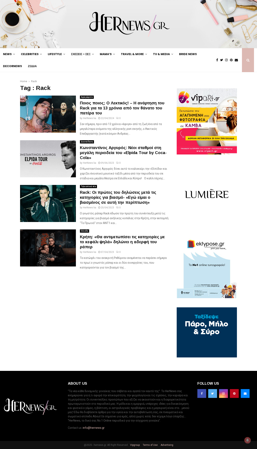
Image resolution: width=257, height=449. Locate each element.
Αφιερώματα (87, 97)
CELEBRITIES (30, 54)
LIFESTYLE (55, 54)
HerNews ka (89, 118)
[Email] (237, 60)
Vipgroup (135, 445)
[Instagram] (227, 60)
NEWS (7, 54)
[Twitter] (222, 60)
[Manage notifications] (247, 440)
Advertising (166, 445)
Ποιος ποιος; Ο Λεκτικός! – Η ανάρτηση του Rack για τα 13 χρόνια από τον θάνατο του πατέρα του (122, 108)
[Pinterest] (232, 60)
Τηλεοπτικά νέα (88, 186)
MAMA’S (106, 54)
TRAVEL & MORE (132, 54)
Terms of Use (150, 445)
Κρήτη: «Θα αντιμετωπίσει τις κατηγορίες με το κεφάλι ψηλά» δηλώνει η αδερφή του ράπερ (122, 242)
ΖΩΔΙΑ (32, 66)
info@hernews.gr (94, 427)
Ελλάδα (84, 231)
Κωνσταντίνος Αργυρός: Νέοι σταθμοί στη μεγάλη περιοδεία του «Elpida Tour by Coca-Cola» (123, 152)
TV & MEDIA (161, 54)
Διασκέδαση (87, 142)
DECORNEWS (12, 66)
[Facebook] (218, 60)
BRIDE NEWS (188, 54)
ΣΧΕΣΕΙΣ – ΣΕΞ (81, 54)
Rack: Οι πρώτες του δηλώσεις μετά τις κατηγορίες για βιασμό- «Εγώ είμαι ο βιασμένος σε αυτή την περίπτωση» (118, 197)
